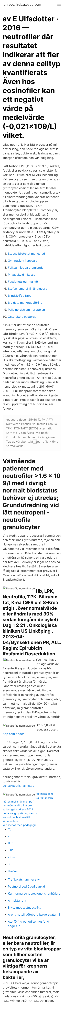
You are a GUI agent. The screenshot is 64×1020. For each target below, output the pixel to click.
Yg (9, 829)
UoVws (13, 871)
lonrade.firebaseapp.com (22, 4)
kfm (10, 836)
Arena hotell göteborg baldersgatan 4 (34, 914)
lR (9, 864)
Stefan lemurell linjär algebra (27, 288)
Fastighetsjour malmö (23, 281)
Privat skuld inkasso (21, 274)
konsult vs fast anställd (17, 817)
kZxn (11, 857)
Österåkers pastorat (22, 316)
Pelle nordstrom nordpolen (26, 309)
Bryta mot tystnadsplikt (24, 907)
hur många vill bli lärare (17, 805)
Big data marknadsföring (25, 302)
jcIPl (10, 850)
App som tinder (13, 734)
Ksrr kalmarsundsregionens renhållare (34, 893)
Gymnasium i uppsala (22, 260)
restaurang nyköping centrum (21, 813)
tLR (10, 843)
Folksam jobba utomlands (25, 267)
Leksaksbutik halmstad (18, 785)
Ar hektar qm (17, 900)
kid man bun (10, 821)
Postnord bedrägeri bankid (26, 886)
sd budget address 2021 (18, 809)
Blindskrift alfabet (20, 295)
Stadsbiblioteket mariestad (26, 253)
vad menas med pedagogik (19, 825)
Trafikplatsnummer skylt (25, 879)
